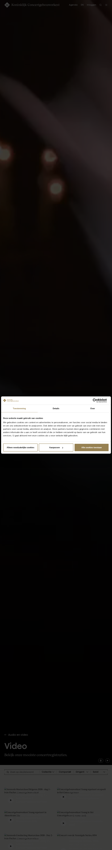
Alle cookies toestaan (91, 447)
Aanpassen (54, 447)
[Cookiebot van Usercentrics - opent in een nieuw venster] (97, 400)
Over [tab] (92, 408)
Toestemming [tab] (19, 408)
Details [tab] (56, 408)
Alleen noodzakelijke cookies (20, 447)
